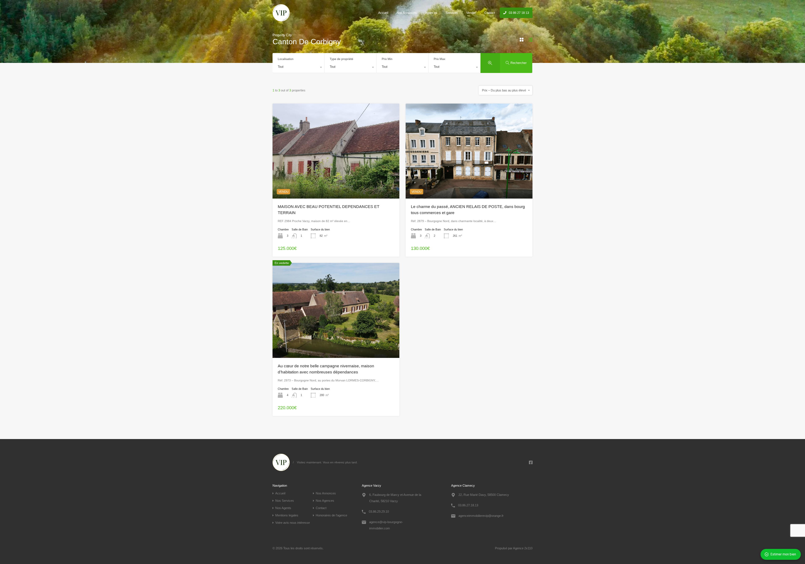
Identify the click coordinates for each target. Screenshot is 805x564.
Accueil (383, 12)
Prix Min (387, 59)
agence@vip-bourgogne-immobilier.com (386, 525)
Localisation (285, 59)
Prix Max (439, 59)
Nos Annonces (407, 12)
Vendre (471, 12)
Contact (489, 12)
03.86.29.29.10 (379, 511)
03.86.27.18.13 (468, 505)
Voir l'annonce (336, 179)
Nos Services (284, 500)
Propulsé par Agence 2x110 (513, 548)
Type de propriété (341, 59)
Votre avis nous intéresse (292, 522)
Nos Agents (283, 507)
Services (452, 12)
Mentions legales (286, 515)
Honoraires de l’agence (331, 515)
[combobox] (298, 68)
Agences (431, 12)
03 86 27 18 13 (518, 12)
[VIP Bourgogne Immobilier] (281, 19)
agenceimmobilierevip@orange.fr (481, 515)
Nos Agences (325, 500)
